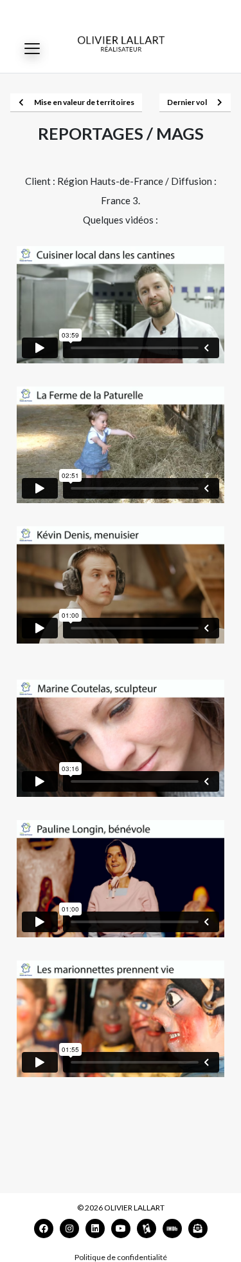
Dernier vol (187, 102)
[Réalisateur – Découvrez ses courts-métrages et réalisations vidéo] (121, 43)
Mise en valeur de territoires (84, 102)
